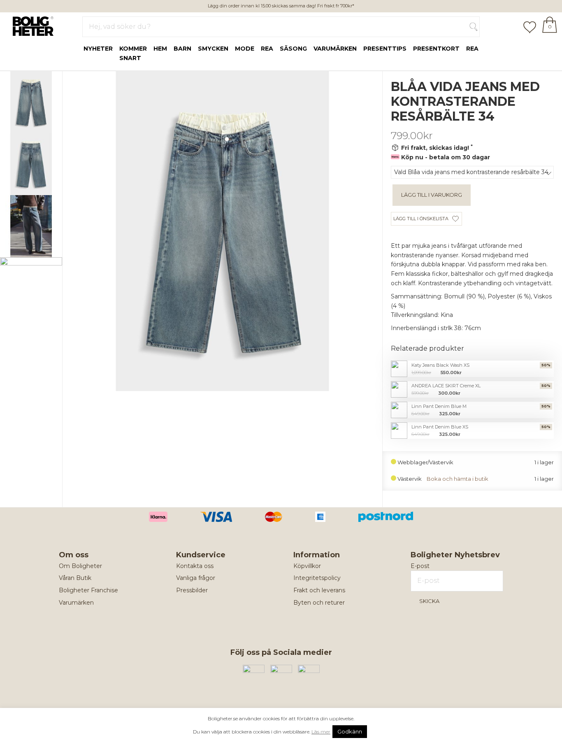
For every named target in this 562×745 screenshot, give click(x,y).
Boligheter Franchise (88, 590)
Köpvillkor (307, 566)
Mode (244, 48)
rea (267, 48)
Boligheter (31, 25)
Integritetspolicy (317, 578)
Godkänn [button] (349, 731)
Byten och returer (319, 602)
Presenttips (384, 48)
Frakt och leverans (319, 590)
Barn (182, 48)
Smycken (213, 48)
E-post (420, 566)
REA (472, 48)
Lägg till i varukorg (431, 194)
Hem (160, 48)
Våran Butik (75, 578)
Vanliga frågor (195, 578)
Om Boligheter (80, 566)
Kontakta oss (195, 566)
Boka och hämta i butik (457, 479)
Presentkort (436, 48)
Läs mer (320, 732)
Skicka (429, 601)
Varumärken (335, 48)
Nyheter (98, 48)
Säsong (293, 48)
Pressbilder (192, 590)
